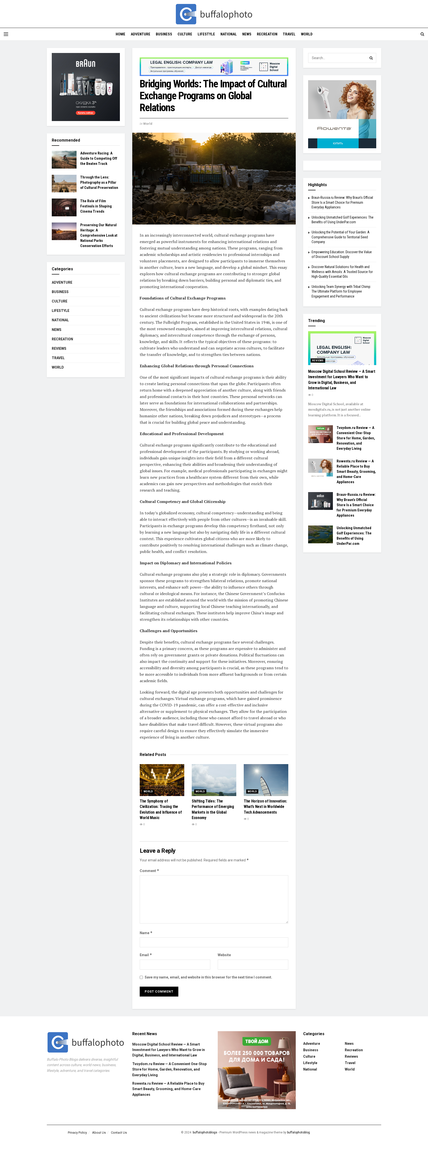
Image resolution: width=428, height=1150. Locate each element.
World (307, 34)
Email (146, 954)
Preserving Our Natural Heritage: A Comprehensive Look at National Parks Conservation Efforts (98, 235)
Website (224, 955)
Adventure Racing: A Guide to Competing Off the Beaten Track (98, 158)
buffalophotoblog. (299, 1132)
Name (146, 932)
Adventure (140, 34)
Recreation (267, 34)
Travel (289, 34)
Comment (149, 870)
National (228, 34)
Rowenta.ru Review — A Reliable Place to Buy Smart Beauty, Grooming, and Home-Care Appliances (356, 471)
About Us (99, 1132)
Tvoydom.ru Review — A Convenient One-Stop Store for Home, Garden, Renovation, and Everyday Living (356, 438)
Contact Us (119, 1132)
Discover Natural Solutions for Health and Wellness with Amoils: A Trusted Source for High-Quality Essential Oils (342, 271)
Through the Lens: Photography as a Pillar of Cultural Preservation (99, 182)
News (246, 34)
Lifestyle (206, 34)
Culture (185, 34)
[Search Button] (371, 58)
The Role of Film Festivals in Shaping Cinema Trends (96, 206)
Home (120, 34)
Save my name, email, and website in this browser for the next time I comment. (208, 977)
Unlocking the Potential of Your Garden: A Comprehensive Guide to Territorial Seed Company (341, 237)
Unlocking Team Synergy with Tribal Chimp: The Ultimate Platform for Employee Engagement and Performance (341, 291)
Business (164, 34)
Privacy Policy (77, 1132)
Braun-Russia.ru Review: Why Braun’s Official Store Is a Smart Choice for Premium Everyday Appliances (342, 202)
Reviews (59, 348)
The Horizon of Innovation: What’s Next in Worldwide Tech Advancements (265, 807)
